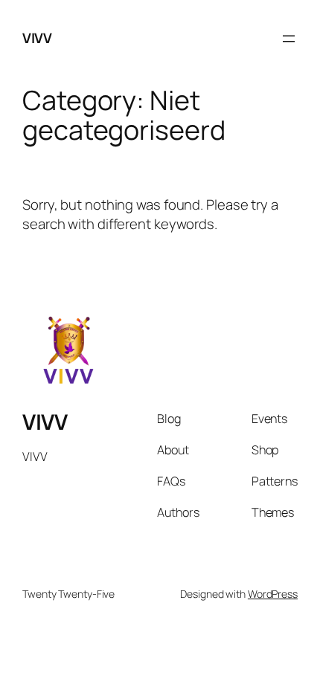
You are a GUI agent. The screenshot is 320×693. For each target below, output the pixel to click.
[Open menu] (289, 39)
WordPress (273, 594)
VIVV (36, 38)
